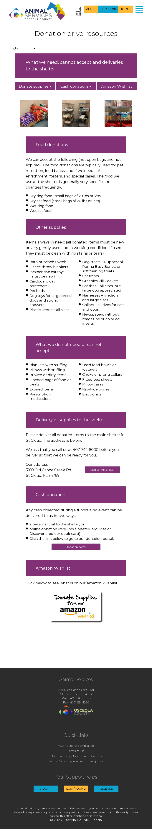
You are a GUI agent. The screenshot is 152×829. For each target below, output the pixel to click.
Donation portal (76, 547)
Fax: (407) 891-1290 (76, 702)
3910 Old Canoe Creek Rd (76, 690)
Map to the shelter (102, 469)
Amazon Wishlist (116, 86)
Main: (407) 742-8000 (76, 698)
